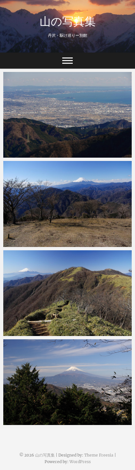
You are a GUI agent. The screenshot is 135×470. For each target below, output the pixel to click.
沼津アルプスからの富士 (37, 421)
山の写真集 (68, 21)
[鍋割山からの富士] (67, 204)
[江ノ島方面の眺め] (67, 115)
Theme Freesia (98, 455)
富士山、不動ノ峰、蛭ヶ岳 (39, 332)
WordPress (80, 461)
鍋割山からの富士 (29, 243)
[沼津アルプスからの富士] (67, 382)
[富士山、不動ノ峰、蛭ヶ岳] (67, 293)
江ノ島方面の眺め (29, 154)
